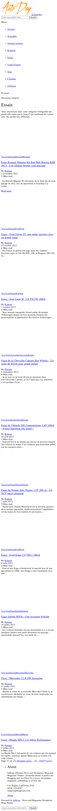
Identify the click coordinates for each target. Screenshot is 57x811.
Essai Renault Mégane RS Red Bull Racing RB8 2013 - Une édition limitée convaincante (28, 164)
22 (47, 761)
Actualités (12, 36)
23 (50, 761)
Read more (6, 191)
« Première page (23, 761)
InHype (16, 800)
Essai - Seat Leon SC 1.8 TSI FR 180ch (23, 299)
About (10, 795)
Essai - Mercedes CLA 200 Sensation (21, 678)
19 (40, 761)
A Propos (11, 86)
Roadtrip (11, 50)
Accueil (11, 29)
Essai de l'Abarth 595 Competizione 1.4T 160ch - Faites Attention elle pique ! (27, 427)
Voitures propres (15, 43)
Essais (10, 57)
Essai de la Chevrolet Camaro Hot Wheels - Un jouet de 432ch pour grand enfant (27, 362)
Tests (9, 72)
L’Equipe (11, 79)
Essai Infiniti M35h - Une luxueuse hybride (25, 616)
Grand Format (14, 64)
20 (42, 761)
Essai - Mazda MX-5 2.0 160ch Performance (26, 739)
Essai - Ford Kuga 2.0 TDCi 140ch (20, 554)
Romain (8, 171)
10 (35, 761)
